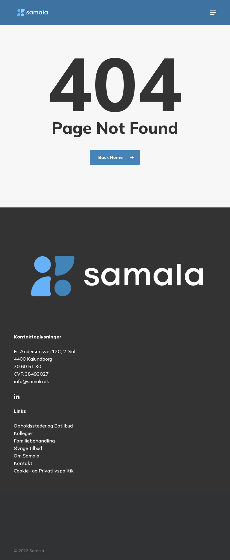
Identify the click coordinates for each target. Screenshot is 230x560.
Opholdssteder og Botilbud (43, 426)
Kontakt (23, 463)
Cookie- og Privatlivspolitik (44, 471)
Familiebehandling (34, 441)
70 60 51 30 (27, 366)
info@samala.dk (31, 381)
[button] (213, 13)
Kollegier (23, 433)
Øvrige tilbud (28, 448)
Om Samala (26, 456)
